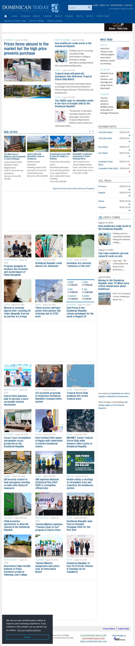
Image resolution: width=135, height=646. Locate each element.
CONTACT (128, 5)
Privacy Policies (109, 629)
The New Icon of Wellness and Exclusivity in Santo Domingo (15, 156)
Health (58, 16)
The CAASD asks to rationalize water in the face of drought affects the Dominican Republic (74, 104)
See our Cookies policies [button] (29, 630)
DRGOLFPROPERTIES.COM (93, 641)
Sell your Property (86, 188)
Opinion (69, 16)
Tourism (47, 16)
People (79, 16)
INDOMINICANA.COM (93, 638)
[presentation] (90, 130)
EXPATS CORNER (111, 217)
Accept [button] (27, 637)
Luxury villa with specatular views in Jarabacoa (35, 156)
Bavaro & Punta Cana (15, 21)
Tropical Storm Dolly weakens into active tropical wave (77, 396)
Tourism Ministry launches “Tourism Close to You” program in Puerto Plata (48, 527)
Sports (89, 16)
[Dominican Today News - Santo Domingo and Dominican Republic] (30, 7)
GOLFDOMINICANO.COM (93, 635)
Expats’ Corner (36, 21)
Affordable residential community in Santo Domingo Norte (82, 156)
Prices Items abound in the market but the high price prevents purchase (26, 48)
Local (14, 16)
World (36, 16)
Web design (117, 635)
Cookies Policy (123, 629)
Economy (25, 16)
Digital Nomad (54, 21)
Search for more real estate (65, 188)
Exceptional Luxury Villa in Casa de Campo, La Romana (60, 156)
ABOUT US (104, 5)
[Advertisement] (51, 25)
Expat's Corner (62, 40)
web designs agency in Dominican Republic (113, 405)
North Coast (103, 16)
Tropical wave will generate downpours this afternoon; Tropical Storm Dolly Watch (73, 77)
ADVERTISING (117, 5)
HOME (95, 5)
